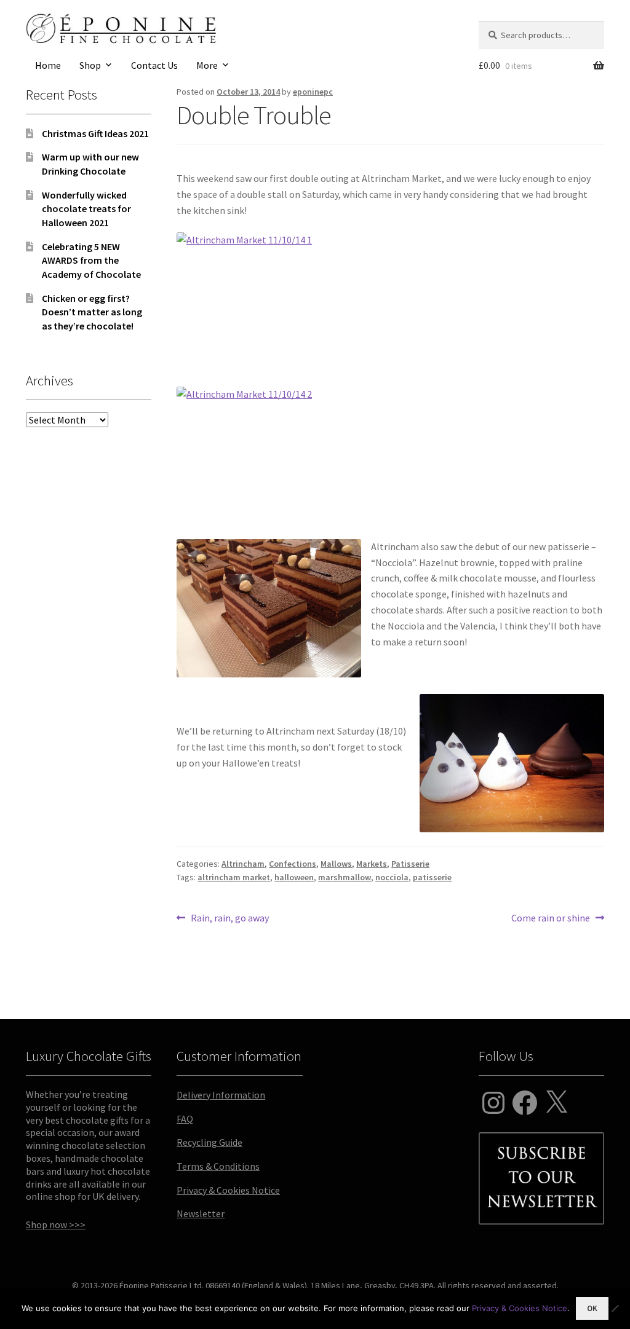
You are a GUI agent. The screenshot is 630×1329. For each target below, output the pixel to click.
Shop (90, 65)
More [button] (207, 65)
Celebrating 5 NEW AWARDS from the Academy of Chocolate (91, 260)
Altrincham (243, 863)
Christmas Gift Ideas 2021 (95, 133)
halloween (294, 877)
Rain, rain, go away (229, 918)
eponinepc (313, 91)
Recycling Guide (209, 1142)
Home (48, 65)
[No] (614, 1308)
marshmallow (344, 877)
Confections (292, 863)
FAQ (185, 1119)
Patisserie (410, 863)
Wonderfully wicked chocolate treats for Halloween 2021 (86, 209)
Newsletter (201, 1213)
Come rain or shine (550, 918)
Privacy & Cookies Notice (228, 1190)
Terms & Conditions (218, 1166)
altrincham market (233, 877)
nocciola (392, 877)
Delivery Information (221, 1095)
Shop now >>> (56, 1224)
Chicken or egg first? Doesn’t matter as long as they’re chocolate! (92, 312)
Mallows (336, 863)
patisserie (432, 877)
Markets (371, 863)
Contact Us (154, 65)
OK (592, 1308)
